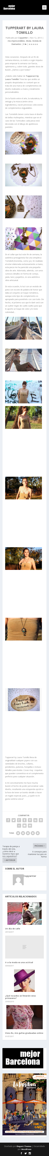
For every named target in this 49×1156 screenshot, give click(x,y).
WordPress (26, 1149)
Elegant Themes (24, 1146)
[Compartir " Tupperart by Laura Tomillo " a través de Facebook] (8, 820)
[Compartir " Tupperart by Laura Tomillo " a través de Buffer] (41, 820)
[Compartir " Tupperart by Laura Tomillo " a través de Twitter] (13, 820)
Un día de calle (12, 928)
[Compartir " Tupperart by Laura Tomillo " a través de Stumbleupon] (19, 825)
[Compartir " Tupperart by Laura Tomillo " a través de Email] (24, 825)
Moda (28, 41)
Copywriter (23, 37)
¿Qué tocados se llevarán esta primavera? (20, 996)
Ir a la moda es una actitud (19, 962)
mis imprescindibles (16, 41)
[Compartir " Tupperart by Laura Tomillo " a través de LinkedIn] (35, 820)
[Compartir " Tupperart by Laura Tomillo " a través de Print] (30, 825)
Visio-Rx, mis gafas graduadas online (24, 1033)
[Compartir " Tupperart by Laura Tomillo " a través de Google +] (19, 820)
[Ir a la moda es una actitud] (24, 947)
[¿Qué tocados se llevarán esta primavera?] (24, 980)
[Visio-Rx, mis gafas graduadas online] (24, 1017)
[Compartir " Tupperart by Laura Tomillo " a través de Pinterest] (30, 820)
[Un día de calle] (24, 913)
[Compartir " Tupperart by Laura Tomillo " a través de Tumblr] (24, 820)
